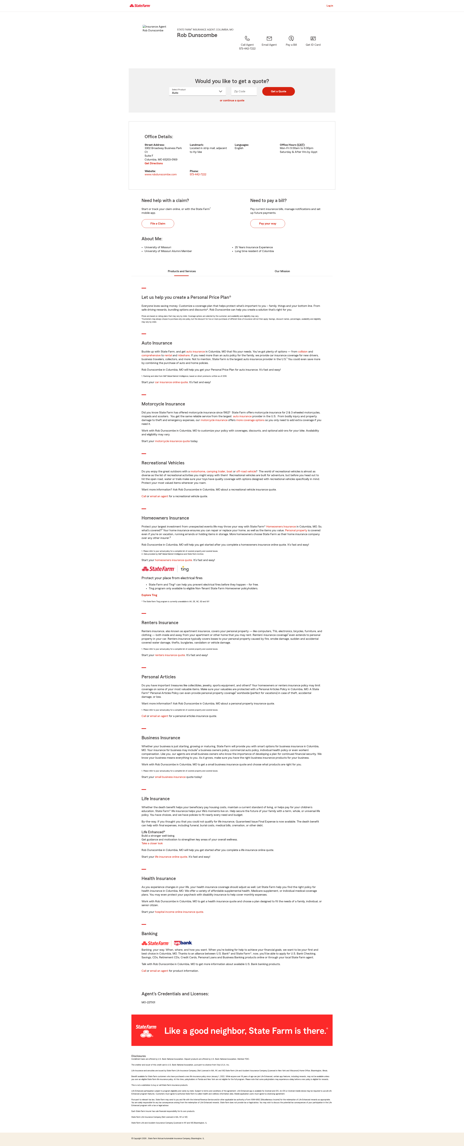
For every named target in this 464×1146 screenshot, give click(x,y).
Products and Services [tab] (182, 271)
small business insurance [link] (170, 777)
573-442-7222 (198, 174)
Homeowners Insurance (281, 526)
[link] (269, 47)
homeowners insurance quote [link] (173, 560)
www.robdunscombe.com (161, 174)
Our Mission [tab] (282, 271)
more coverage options (250, 420)
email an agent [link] (159, 496)
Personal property (296, 530)
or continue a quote (232, 100)
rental (168, 355)
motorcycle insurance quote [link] (172, 441)
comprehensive (151, 355)
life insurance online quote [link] (171, 856)
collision (303, 351)
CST (300, 144)
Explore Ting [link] (149, 595)
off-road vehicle (246, 471)
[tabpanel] (232, 155)
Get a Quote (278, 91)
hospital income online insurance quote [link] (179, 911)
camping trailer (216, 471)
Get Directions (154, 163)
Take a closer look (152, 843)
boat (229, 471)
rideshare (184, 355)
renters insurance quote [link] (170, 655)
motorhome (197, 471)
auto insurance (195, 351)
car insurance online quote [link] (171, 382)
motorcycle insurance (214, 420)
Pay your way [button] (267, 223)
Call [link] (144, 496)
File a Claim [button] (157, 223)
